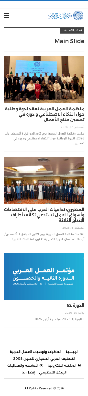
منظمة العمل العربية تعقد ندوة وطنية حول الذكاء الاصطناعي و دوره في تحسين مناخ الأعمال (44, 114)
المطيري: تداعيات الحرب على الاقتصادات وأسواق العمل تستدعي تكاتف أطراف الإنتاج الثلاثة (44, 215)
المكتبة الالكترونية (62, 365)
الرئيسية (72, 351)
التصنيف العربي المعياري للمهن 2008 (44, 358)
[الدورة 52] (44, 276)
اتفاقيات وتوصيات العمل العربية (35, 351)
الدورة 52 (75, 305)
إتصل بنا (28, 372)
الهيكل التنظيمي (52, 372)
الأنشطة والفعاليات (22, 365)
